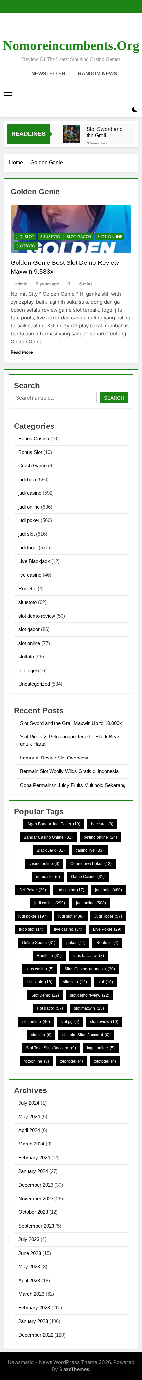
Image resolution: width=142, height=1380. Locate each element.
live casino (29, 575)
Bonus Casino (33, 438)
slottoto (25, 246)
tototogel (27, 670)
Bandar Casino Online (48, 837)
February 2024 (34, 1157)
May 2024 (29, 1116)
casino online (44, 863)
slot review (104, 1021)
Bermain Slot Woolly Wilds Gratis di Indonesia (69, 771)
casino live (90, 850)
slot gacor (79, 237)
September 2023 (36, 1225)
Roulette (27, 588)
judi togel (27, 547)
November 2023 (35, 1198)
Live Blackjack (34, 561)
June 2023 (29, 1253)
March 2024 (31, 1143)
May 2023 (29, 1266)
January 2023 (33, 1321)
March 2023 (31, 1294)
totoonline (36, 1061)
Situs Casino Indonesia (89, 969)
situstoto (50, 237)
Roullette (49, 955)
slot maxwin (89, 1008)
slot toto (41, 1035)
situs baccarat (88, 955)
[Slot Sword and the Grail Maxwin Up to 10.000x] (71, 134)
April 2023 (29, 1280)
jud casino (70, 890)
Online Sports (38, 942)
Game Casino (88, 876)
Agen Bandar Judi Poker (53, 824)
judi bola (27, 479)
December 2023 (35, 1185)
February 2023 (34, 1307)
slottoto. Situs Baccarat (86, 1035)
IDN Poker (32, 890)
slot (105, 982)
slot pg (70, 1021)
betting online (100, 837)
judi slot (25, 237)
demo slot (48, 876)
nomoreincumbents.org (71, 45)
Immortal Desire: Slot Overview (54, 757)
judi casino (29, 493)
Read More (22, 352)
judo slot (31, 929)
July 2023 (28, 1239)
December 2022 (35, 1335)
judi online (29, 507)
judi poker (28, 520)
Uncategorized (34, 684)
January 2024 (33, 1171)
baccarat (102, 824)
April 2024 (29, 1130)
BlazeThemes (74, 1369)
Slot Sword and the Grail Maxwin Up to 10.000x (105, 132)
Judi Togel (108, 916)
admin (21, 283)
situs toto (39, 982)
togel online (101, 1048)
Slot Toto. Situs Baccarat (51, 1048)
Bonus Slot (30, 452)
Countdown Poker (91, 863)
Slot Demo (45, 995)
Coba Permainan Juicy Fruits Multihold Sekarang (72, 785)
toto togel (71, 1061)
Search (114, 398)
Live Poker (107, 929)
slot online (109, 237)
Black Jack (51, 850)
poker (76, 942)
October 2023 (33, 1212)
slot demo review (36, 616)
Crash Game (32, 465)
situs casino (39, 969)
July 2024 (28, 1103)
